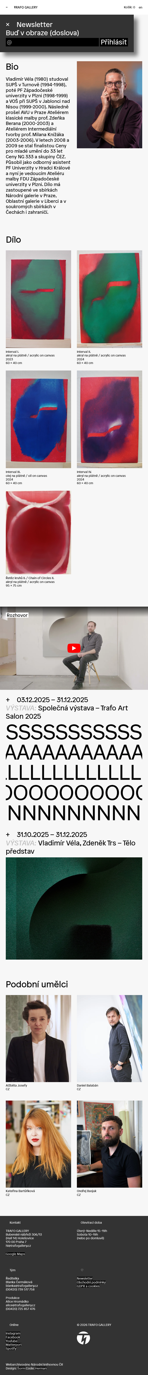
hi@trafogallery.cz (18, 1245)
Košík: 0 (129, 7)
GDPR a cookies (88, 1286)
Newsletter (85, 1278)
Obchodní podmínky (91, 1282)
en (140, 7)
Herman (40, 1368)
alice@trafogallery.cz (20, 1305)
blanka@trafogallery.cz (22, 1286)
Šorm (21, 1368)
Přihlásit (114, 42)
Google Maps (15, 1253)
